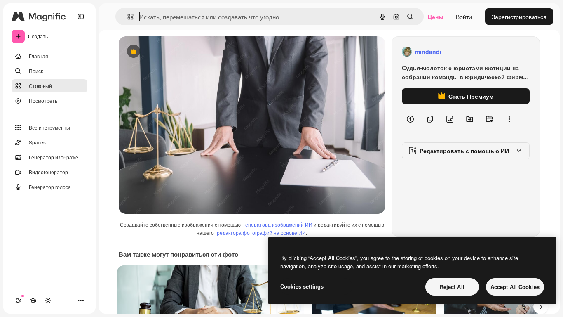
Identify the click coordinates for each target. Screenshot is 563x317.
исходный (174, 51)
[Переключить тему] (47, 300)
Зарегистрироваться (519, 16)
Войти (464, 16)
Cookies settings (302, 286)
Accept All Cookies (515, 287)
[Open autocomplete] (127, 17)
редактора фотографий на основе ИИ (261, 232)
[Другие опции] (509, 119)
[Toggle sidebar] (80, 16)
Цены (435, 16)
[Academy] (33, 300)
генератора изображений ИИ (278, 224)
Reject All (452, 287)
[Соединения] (18, 300)
